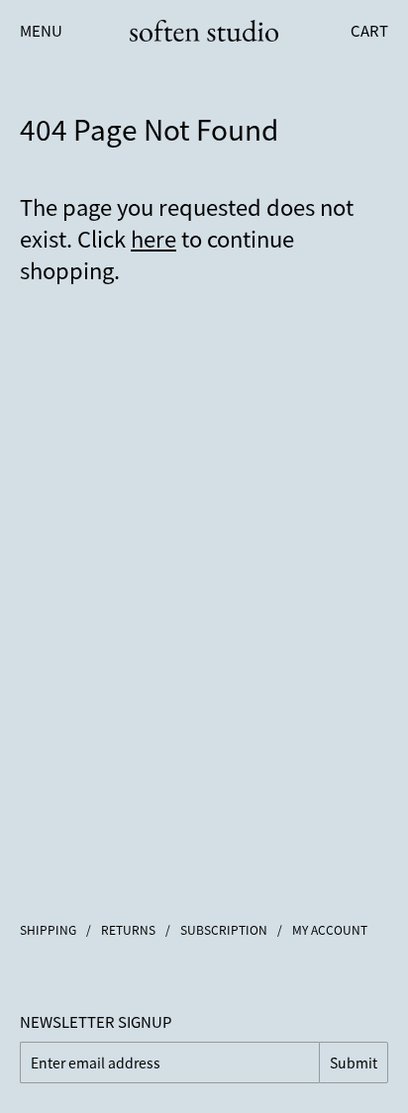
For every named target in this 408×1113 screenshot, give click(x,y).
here (153, 237)
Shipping (48, 929)
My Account (329, 929)
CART (369, 30)
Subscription (223, 929)
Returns (128, 929)
